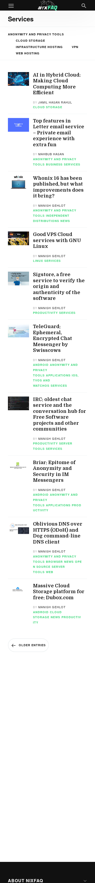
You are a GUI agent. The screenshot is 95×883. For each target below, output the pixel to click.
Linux (38, 261)
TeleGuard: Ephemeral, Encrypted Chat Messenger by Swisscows (52, 338)
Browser (54, 562)
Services (72, 164)
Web (49, 572)
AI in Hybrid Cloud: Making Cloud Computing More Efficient (57, 84)
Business (54, 164)
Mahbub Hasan (51, 154)
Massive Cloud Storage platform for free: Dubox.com (58, 591)
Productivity (45, 313)
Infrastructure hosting (39, 47)
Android (41, 365)
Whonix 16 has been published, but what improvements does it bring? (58, 187)
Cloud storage (30, 41)
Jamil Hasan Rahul (55, 102)
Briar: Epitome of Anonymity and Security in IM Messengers (54, 471)
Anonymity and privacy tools (36, 34)
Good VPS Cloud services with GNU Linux (57, 240)
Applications (58, 375)
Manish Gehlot (52, 205)
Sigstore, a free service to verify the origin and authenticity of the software (59, 286)
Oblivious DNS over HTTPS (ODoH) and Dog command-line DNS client (57, 533)
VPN (75, 47)
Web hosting (28, 53)
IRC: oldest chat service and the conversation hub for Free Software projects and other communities (59, 414)
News (65, 221)
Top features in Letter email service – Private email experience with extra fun (58, 132)
